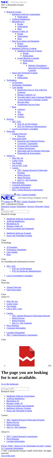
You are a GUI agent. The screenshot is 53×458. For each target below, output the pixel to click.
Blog (9, 254)
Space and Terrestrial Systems (19, 235)
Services (30, 206)
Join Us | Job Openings (22, 323)
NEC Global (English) (26, 201)
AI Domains (12, 247)
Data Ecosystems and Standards (20, 228)
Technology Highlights (16, 250)
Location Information (16, 332)
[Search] (2, 211)
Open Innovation (14, 290)
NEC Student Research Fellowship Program (31, 316)
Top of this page (8, 455)
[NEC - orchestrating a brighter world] (14, 2)
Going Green (12, 304)
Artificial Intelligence (16, 221)
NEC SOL (11, 266)
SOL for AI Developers (22, 268)
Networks (39, 206)
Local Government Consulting (20, 276)
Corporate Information (16, 328)
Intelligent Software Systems (19, 233)
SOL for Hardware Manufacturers (26, 271)
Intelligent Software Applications (21, 219)
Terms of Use (20, 446)
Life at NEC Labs (14, 309)
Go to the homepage (9, 384)
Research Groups (8, 206)
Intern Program (18, 320)
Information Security (35, 446)
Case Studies (12, 252)
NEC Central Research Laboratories (22, 335)
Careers (10, 313)
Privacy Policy (7, 446)
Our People (11, 306)
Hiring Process (18, 318)
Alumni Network (14, 287)
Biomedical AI (13, 223)
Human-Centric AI (15, 226)
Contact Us (8, 201)
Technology (21, 206)
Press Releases (13, 325)
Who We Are (12, 301)
